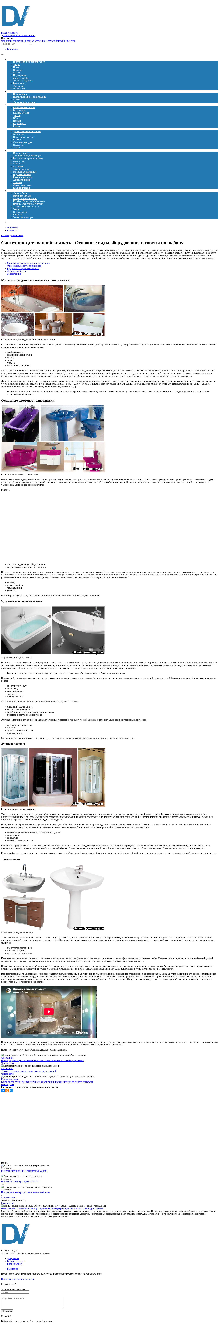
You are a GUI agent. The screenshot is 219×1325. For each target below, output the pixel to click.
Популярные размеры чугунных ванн (20, 1181)
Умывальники (14, 274)
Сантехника (7, 1057)
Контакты (12, 230)
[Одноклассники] (7, 1090)
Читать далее (7, 1063)
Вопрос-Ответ (14, 1263)
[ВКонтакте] (3, 1090)
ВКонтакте (12, 49)
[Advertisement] (63, 527)
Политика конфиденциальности (17, 1279)
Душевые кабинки (16, 271)
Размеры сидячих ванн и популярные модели (24, 1171)
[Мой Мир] (11, 1090)
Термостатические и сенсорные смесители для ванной (28, 1071)
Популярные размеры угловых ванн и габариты (25, 1192)
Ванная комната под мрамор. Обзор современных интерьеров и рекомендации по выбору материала (52, 1208)
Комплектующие (9, 1079)
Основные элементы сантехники (24, 266)
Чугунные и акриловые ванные (23, 268)
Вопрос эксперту (15, 1261)
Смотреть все (8, 1197)
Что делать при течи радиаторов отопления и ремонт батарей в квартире (38, 41)
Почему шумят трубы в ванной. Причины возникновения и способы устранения (42, 1060)
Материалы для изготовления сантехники (28, 263)
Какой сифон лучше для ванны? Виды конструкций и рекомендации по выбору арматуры (47, 1082)
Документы (13, 1258)
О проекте (12, 227)
